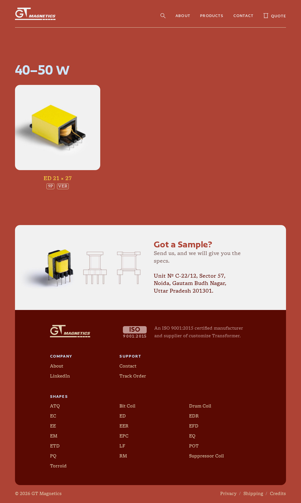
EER (123, 426)
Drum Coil (200, 406)
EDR (194, 416)
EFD (193, 426)
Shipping (253, 494)
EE (53, 426)
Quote (272, 15)
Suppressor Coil (206, 456)
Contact (243, 15)
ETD (55, 446)
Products (211, 15)
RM (123, 456)
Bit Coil (127, 406)
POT (194, 446)
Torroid (58, 466)
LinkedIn (60, 376)
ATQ (55, 406)
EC (53, 416)
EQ (192, 436)
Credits (278, 494)
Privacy (228, 494)
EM (53, 436)
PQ (53, 456)
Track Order (132, 376)
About (182, 15)
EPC (123, 436)
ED (122, 416)
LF (122, 446)
